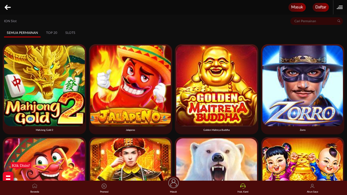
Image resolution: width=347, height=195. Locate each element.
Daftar (320, 7)
